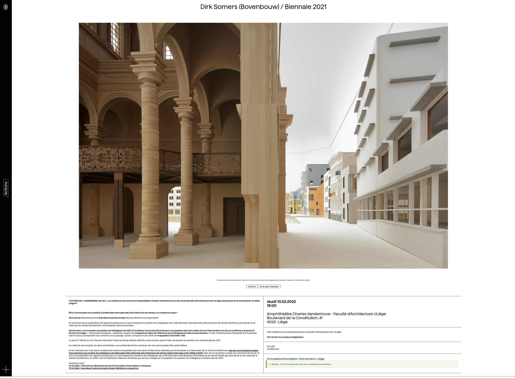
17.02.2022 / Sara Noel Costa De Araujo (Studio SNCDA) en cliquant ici (104, 368)
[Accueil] (6, 6)
